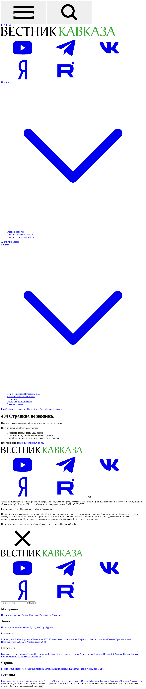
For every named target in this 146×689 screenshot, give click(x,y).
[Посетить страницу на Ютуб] (22, 57)
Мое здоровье (8, 639)
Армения (40, 669)
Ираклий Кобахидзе (113, 654)
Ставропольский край (33, 681)
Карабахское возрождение (14, 409)
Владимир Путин (10, 654)
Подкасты (57, 615)
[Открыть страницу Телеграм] (66, 57)
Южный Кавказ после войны (21, 396)
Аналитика (6, 242)
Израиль (64, 669)
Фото (36, 409)
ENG (8, 25)
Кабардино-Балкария (99, 681)
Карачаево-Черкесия (120, 681)
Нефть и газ (12, 399)
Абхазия (56, 669)
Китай (94, 669)
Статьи (16, 242)
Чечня (56, 681)
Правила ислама (15, 404)
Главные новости (15, 232)
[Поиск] (69, 12)
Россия (4, 669)
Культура (34, 627)
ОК (40, 686)
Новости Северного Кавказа (21, 234)
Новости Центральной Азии (21, 237)
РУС (3, 25)
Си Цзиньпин (41, 654)
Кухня (59, 409)
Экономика (17, 627)
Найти (31, 603)
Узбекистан (85, 669)
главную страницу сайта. (31, 443)
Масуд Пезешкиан (32, 656)
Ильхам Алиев (79, 654)
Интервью (34, 615)
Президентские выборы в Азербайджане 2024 (23, 642)
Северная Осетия (80, 681)
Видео (42, 409)
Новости (5, 615)
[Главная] (58, 35)
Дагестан (48, 681)
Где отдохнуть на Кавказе (19, 401)
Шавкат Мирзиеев (132, 654)
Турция (12, 669)
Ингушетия (65, 681)
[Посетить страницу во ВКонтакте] (109, 57)
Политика (6, 627)
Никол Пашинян (95, 654)
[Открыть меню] (23, 12)
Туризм (49, 627)
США (101, 669)
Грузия (48, 669)
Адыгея (134, 681)
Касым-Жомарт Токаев (12, 656)
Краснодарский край (11, 681)
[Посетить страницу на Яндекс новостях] (22, 79)
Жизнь (26, 627)
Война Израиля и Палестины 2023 (23, 394)
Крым (141, 681)
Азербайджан (29, 669)
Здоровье (50, 409)
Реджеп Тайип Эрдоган (60, 654)
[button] (73, 539)
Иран (19, 669)
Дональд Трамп (26, 654)
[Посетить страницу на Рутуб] (65, 79)
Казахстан (74, 669)
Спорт (30, 409)
